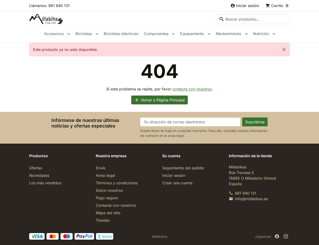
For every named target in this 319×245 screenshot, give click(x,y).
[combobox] (253, 19)
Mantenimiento (228, 33)
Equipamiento (192, 33)
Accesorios (54, 33)
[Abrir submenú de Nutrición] (274, 34)
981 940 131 (245, 193)
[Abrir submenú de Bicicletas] (97, 34)
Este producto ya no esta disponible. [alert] (65, 49)
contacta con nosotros (192, 89)
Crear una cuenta (177, 183)
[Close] (284, 49)
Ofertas (35, 168)
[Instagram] (286, 236)
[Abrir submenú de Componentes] (173, 34)
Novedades (39, 175)
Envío (101, 168)
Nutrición (261, 33)
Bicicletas (83, 33)
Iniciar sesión (173, 175)
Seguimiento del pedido (183, 168)
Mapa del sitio (108, 212)
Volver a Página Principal (160, 100)
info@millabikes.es (251, 198)
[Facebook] (277, 236)
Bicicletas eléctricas (121, 33)
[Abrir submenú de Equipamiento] (209, 34)
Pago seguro (107, 197)
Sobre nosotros (109, 190)
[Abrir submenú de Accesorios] (69, 34)
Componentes (156, 33)
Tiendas (103, 220)
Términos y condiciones (117, 183)
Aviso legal (105, 175)
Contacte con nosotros (116, 205)
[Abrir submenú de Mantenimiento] (246, 34)
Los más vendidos (45, 183)
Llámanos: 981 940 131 (49, 5)
